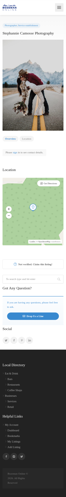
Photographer (11, 25)
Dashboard (13, 430)
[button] (9, 209)
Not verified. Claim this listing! (35, 264)
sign (15, 152)
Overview (10, 138)
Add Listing (13, 447)
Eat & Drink (11, 373)
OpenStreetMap (44, 242)
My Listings (13, 441)
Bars (9, 379)
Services (11, 401)
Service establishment (28, 25)
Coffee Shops (14, 390)
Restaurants (13, 384)
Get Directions (50, 183)
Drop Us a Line (34, 316)
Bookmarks (13, 436)
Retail (10, 407)
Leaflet (32, 242)
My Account (11, 424)
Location (26, 138)
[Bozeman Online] (9, 7)
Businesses (11, 395)
